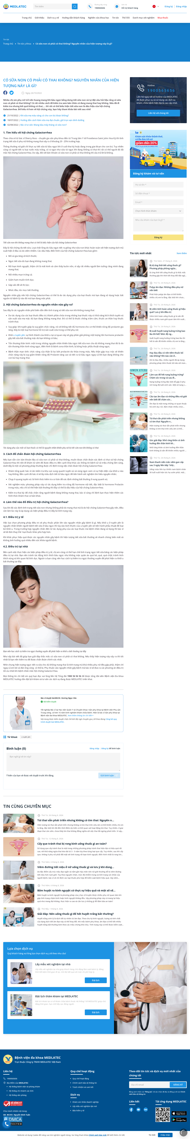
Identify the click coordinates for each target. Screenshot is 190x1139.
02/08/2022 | (37, 124)
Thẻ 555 (126, 17)
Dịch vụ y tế (53, 17)
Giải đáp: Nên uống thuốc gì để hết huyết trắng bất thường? (75, 914)
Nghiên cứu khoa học (98, 17)
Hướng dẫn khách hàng (73, 17)
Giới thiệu (39, 17)
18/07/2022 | (45, 120)
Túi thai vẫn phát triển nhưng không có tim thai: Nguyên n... (75, 820)
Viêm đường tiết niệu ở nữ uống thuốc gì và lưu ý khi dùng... (75, 867)
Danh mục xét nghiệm (143, 17)
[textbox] (158, 211)
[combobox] (158, 211)
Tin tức (115, 17)
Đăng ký (169, 6)
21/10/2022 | (38, 115)
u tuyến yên (19, 335)
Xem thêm (182, 253)
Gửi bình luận (107, 775)
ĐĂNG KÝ (178, 1084)
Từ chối (152, 1135)
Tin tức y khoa (24, 43)
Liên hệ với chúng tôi (158, 113)
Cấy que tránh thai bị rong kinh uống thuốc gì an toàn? (72, 843)
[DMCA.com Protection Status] (13, 1120)
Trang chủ (8, 43)
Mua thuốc (163, 17)
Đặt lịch (95, 980)
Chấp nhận (165, 1135)
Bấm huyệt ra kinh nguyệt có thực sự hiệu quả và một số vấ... (76, 890)
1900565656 (12, 1078)
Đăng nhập (181, 6)
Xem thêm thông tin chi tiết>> (81, 715)
